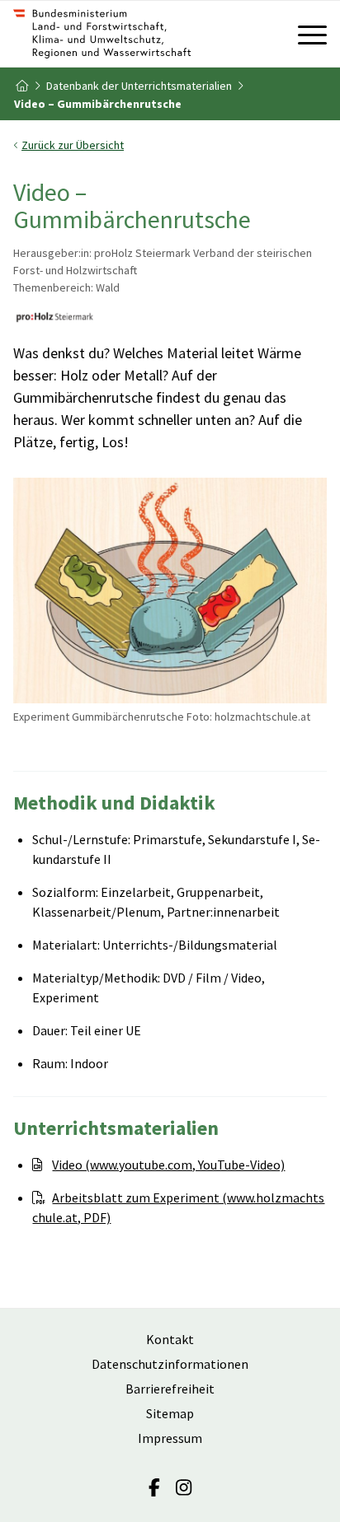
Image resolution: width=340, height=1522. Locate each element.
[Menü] (304, 34)
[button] (169, 145)
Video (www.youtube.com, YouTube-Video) (168, 1164)
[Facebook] (154, 1487)
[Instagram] (184, 1487)
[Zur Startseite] (138, 34)
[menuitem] (304, 34)
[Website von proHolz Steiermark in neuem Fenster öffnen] (54, 319)
